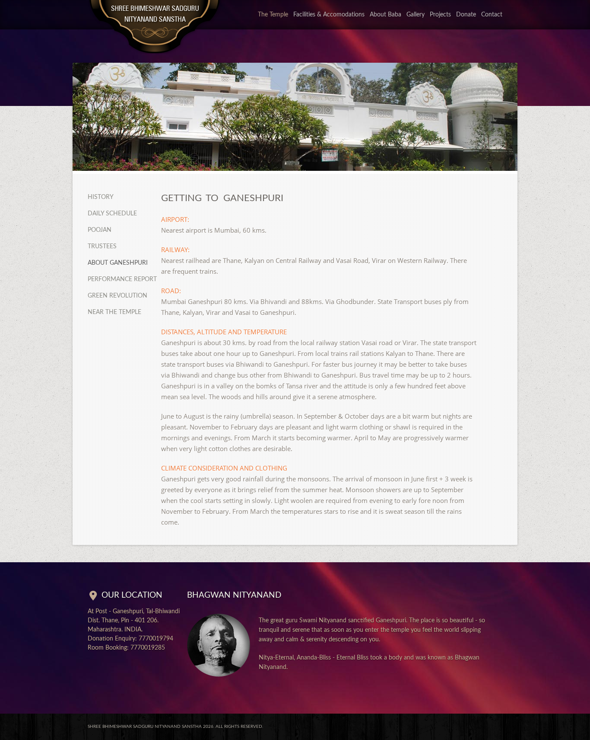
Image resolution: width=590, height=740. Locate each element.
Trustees (102, 246)
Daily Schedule (112, 214)
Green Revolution (117, 296)
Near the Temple (114, 312)
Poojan (99, 230)
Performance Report (122, 279)
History (101, 197)
